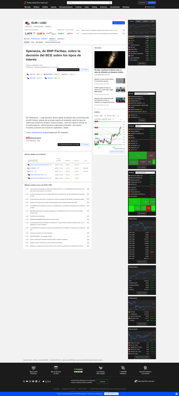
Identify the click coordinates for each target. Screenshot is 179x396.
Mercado (28, 7)
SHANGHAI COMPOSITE (136, 53)
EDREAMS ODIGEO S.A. (136, 96)
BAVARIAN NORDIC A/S (136, 175)
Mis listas (142, 120)
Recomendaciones (66, 7)
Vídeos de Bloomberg (34, 132)
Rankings (126, 7)
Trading (94, 7)
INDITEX (132, 137)
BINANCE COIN (134, 318)
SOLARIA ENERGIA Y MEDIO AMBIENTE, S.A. (139, 105)
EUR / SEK (131, 241)
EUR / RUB (132, 239)
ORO (130, 281)
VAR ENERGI (133, 196)
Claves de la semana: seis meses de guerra (41, 233)
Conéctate (142, 2)
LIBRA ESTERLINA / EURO (37, 174)
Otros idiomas (39, 42)
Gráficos (44, 38)
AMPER (132, 107)
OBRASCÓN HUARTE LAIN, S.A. (138, 111)
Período (109, 115)
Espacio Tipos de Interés (142, 357)
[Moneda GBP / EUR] (41, 78)
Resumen (27, 38)
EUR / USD (132, 232)
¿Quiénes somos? (82, 389)
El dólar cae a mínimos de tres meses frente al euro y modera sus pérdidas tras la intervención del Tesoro (56, 246)
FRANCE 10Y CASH (135, 351)
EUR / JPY (131, 258)
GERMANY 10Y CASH (136, 347)
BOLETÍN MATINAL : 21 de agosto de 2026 (41, 236)
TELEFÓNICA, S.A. (135, 117)
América (145, 21)
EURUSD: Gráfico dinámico (117, 151)
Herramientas (115, 7)
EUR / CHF (132, 237)
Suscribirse (151, 2)
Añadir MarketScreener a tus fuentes (69, 69)
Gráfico (97, 112)
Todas (32, 42)
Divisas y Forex (142, 262)
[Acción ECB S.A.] (74, 74)
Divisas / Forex (133, 219)
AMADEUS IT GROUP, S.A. (137, 133)
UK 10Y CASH (134, 353)
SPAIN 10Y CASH (134, 343)
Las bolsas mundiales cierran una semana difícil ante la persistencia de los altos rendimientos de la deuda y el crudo (100, 33)
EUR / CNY (132, 252)
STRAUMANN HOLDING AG (137, 194)
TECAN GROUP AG (135, 192)
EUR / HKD (132, 254)
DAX (131, 43)
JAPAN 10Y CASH (135, 349)
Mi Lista (131, 93)
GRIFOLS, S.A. (134, 115)
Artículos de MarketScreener (52, 42)
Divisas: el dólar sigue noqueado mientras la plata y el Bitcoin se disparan (48, 239)
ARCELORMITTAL (135, 131)
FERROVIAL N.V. (134, 147)
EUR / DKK (132, 245)
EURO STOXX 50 (134, 45)
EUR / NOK (132, 243)
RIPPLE (132, 320)
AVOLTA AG (133, 187)
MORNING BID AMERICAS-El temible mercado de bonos (44, 219)
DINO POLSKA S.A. (135, 180)
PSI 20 (132, 38)
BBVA (131, 135)
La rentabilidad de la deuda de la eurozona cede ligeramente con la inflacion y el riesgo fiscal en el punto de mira (57, 228)
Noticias (36, 7)
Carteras (79, 7)
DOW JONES (133, 49)
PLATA (130, 287)
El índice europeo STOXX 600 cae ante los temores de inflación (46, 242)
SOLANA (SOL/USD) (135, 316)
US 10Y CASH (134, 345)
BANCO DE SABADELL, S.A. (137, 103)
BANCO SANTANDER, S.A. (137, 99)
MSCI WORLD (134, 60)
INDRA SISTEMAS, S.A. (136, 109)
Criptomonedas (133, 298)
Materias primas (133, 267)
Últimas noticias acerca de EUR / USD (38, 185)
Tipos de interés (133, 329)
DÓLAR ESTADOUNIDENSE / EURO (39, 178)
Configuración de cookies (68, 389)
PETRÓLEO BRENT (134, 285)
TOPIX (132, 55)
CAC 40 (132, 40)
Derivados (61, 38)
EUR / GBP (132, 235)
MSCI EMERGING (135, 58)
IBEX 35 (132, 36)
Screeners (103, 7)
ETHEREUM (133, 314)
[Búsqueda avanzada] (110, 2)
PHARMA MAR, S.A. (135, 101)
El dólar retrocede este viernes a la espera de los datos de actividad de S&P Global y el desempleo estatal (57, 199)
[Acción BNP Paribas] (59, 74)
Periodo (96, 115)
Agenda (53, 7)
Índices (132, 21)
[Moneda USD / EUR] (59, 78)
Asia (152, 21)
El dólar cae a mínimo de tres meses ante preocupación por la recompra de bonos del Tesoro (53, 202)
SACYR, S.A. (133, 149)
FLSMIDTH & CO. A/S (135, 182)
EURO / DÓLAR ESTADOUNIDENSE (39, 165)
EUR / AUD (132, 250)
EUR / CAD (132, 247)
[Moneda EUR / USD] (41, 74)
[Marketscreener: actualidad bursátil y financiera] (35, 2)
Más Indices (142, 63)
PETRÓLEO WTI (133, 283)
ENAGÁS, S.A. (134, 143)
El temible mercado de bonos (37, 216)
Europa (138, 21)
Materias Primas (142, 293)
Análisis (45, 7)
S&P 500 (132, 47)
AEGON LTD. (133, 189)
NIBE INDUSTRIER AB (136, 178)
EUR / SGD (132, 256)
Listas (86, 7)
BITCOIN (132, 312)
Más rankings (142, 167)
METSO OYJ (133, 184)
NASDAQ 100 (133, 51)
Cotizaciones (36, 38)
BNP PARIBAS (32, 168)
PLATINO (131, 289)
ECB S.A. (31, 171)
